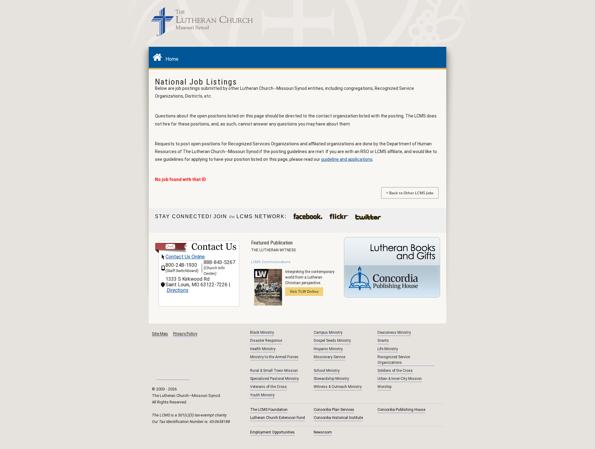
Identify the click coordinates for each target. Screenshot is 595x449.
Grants (383, 340)
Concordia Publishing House (401, 409)
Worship (384, 387)
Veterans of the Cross (268, 387)
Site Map (160, 333)
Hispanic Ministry (328, 349)
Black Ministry (262, 332)
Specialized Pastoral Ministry (274, 378)
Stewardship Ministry (331, 378)
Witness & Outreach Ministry (338, 387)
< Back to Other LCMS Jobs (410, 193)
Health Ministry (262, 349)
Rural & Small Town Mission (274, 370)
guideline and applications (346, 159)
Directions (177, 290)
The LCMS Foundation (269, 409)
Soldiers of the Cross (395, 370)
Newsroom (323, 432)
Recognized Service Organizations (393, 360)
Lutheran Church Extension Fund (277, 418)
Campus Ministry (328, 332)
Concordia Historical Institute (338, 418)
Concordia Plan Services (334, 409)
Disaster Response (266, 340)
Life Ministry (387, 349)
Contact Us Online (185, 257)
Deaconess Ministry (394, 332)
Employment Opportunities (272, 432)
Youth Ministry (262, 395)
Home (170, 59)
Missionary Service (329, 357)
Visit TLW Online (304, 291)
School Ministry (327, 370)
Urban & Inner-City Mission (399, 378)
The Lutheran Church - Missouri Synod (202, 23)
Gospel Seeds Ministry (332, 340)
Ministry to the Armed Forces (274, 357)
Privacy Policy (185, 333)
